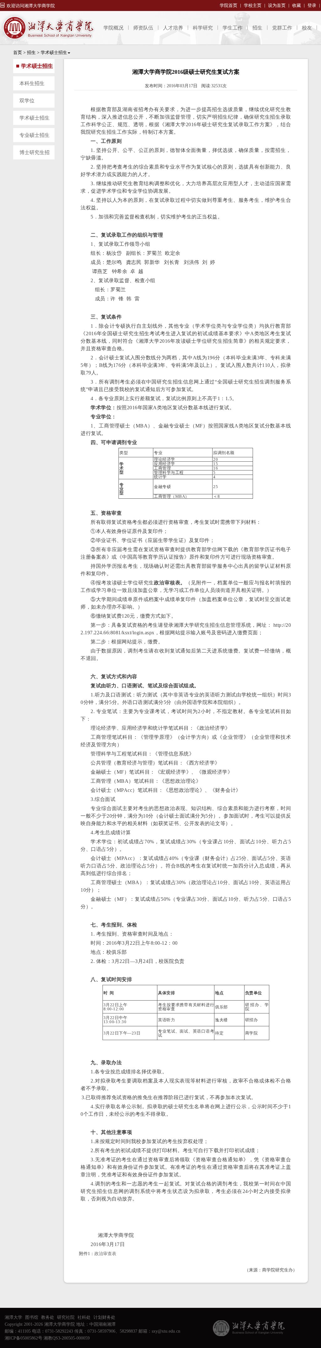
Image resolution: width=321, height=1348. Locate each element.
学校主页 (252, 5)
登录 (312, 5)
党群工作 (282, 27)
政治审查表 (105, 1253)
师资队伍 (143, 27)
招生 (257, 27)
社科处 (84, 1317)
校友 (307, 27)
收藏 (296, 5)
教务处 (47, 1317)
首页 (17, 52)
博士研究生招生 (31, 154)
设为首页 (277, 5)
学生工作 (233, 27)
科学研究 (203, 27)
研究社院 (66, 1317)
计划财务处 (104, 1317)
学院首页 (228, 5)
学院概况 (113, 27)
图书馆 (31, 1317)
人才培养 (173, 27)
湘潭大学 (13, 1317)
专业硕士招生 (34, 135)
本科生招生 (32, 83)
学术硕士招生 (54, 52)
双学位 (26, 100)
